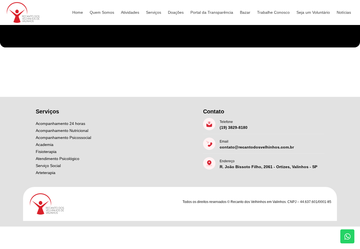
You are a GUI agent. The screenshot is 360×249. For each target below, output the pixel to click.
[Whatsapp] (347, 236)
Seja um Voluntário (313, 12)
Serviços (153, 12)
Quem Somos (102, 12)
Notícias (344, 12)
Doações (176, 12)
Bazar (245, 12)
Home (77, 12)
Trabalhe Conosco (273, 12)
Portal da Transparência (211, 12)
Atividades (130, 12)
